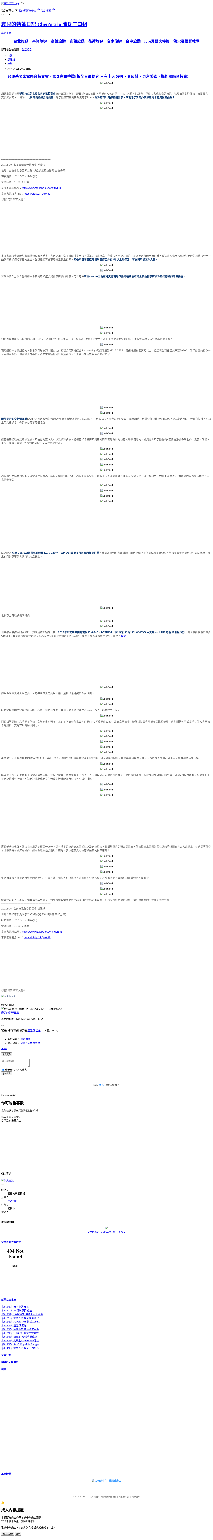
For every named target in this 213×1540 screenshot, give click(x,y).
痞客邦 (31, 1030)
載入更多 (6, 1054)
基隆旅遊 (39, 41)
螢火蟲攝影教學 (186, 41)
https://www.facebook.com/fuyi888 (42, 188)
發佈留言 (6, 1073)
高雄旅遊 (58, 41)
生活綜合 (27, 49)
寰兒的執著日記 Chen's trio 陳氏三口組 (44, 24)
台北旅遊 (20, 41)
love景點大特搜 (157, 41)
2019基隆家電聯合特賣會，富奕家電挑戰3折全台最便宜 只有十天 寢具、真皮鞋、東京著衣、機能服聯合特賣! (97, 76)
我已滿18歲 (7, 1534)
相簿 (9, 55)
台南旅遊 (114, 41)
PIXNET (83, 1497)
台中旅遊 (133, 41)
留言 (38, 1030)
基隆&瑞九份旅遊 (30, 1043)
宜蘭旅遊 (77, 41)
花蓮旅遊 (95, 41)
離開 (18, 1534)
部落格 (11, 59)
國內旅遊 (26, 1039)
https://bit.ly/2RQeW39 (37, 193)
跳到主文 (6, 33)
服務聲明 (136, 1497)
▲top (4, 1048)
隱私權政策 (124, 1497)
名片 (9, 63)
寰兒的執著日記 (10, 1012)
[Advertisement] (94, 134)
